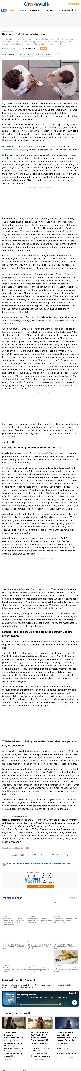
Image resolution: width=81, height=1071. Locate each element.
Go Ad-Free (74, 4)
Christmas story (10, 149)
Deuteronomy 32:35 (13, 312)
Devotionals (48, 10)
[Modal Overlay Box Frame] (40, 880)
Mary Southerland (8, 49)
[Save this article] (59, 54)
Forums (22, 10)
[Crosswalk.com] (37, 4)
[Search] (4, 10)
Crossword (34, 10)
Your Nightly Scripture (68, 10)
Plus (11, 10)
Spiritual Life (8, 31)
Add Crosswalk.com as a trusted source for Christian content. (38, 864)
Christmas (31, 131)
